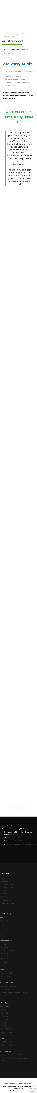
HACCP (3, 929)
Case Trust (5, 989)
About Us (4, 881)
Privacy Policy (18, 1088)
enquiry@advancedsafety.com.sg (22, 844)
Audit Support (23, 34)
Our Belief (4, 894)
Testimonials (6, 900)
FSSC (3, 933)
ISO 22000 (4, 921)
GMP (2, 925)
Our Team (5, 890)
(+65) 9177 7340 (16, 841)
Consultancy (12, 34)
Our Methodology (7, 887)
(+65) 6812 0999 (13, 838)
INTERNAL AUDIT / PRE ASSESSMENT (16, 49)
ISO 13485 (4, 962)
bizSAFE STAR (6, 976)
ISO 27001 (4, 958)
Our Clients (5, 897)
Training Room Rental (9, 903)
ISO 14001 (4, 947)
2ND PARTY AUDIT (10, 53)
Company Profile (7, 884)
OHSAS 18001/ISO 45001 (9, 951)
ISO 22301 (4, 954)
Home (4, 34)
